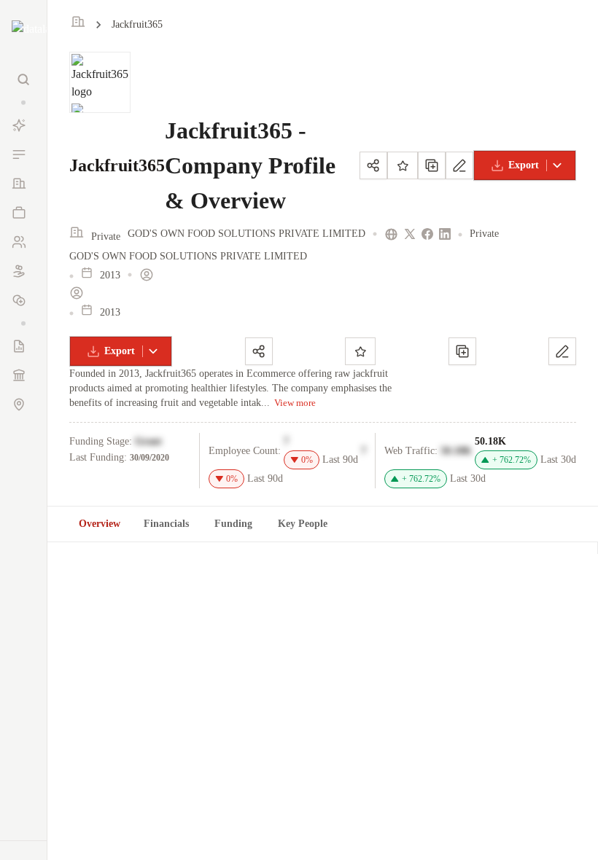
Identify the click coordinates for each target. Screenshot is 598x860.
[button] (23, 102)
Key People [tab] (302, 523)
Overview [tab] (99, 523)
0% (307, 460)
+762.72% (511, 460)
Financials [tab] (166, 523)
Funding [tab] (233, 523)
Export (523, 165)
